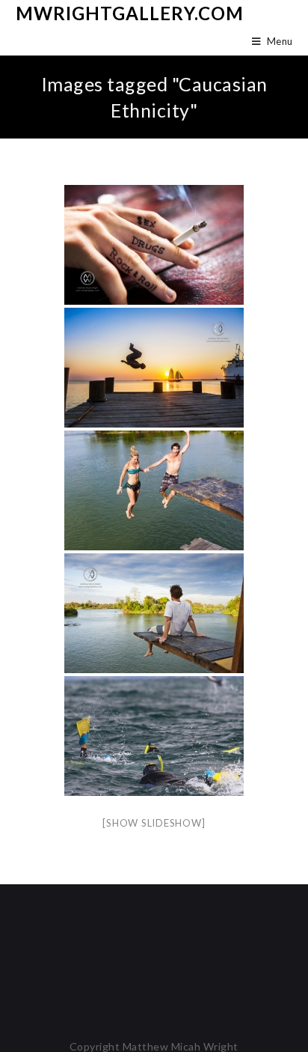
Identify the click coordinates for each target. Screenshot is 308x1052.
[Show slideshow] (153, 823)
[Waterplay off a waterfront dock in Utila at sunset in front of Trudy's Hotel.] (154, 368)
